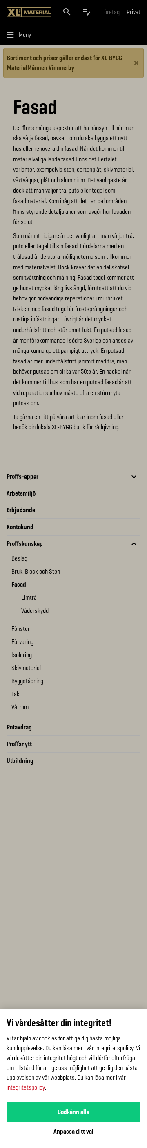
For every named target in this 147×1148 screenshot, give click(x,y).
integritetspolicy (26, 1087)
